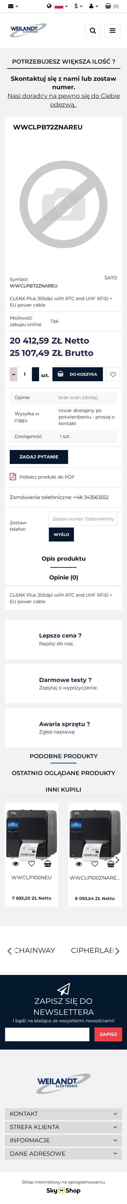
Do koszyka (83, 374)
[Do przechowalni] (113, 374)
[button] (112, 6)
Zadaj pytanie (39, 457)
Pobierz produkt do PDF (47, 477)
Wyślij (61, 534)
